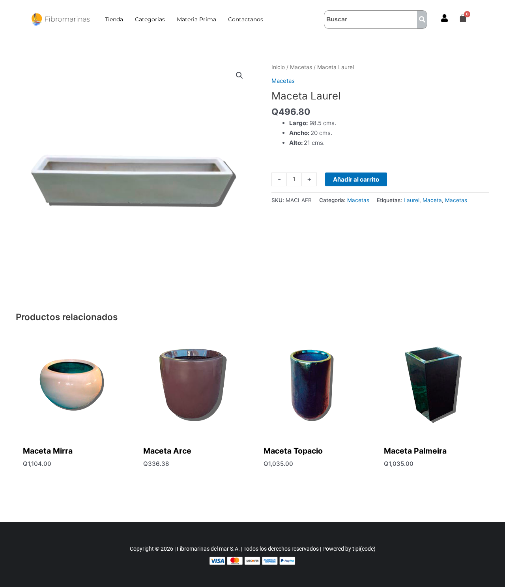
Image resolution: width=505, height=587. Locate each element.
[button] (239, 75)
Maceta (432, 200)
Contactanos (245, 19)
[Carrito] (463, 18)
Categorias (150, 19)
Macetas (301, 67)
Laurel (411, 200)
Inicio (278, 67)
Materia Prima (196, 19)
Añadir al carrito (356, 179)
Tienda (114, 19)
